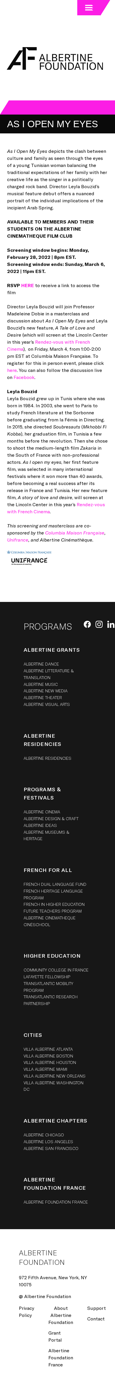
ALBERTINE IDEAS (40, 825)
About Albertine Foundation (60, 1315)
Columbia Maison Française (74, 532)
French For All (48, 870)
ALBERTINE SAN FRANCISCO (51, 1148)
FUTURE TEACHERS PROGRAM (53, 910)
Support (96, 1308)
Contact (96, 1318)
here (12, 370)
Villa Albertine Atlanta (48, 1049)
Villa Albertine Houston (50, 1062)
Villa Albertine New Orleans (55, 1075)
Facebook (24, 377)
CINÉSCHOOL (37, 924)
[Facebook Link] (87, 624)
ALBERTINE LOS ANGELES (48, 1141)
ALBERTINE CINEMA (42, 811)
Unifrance (17, 539)
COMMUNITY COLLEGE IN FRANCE (56, 969)
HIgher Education (52, 955)
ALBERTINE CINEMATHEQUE (49, 917)
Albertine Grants (52, 649)
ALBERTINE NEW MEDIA (46, 690)
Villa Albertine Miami (45, 1069)
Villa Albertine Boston (48, 1055)
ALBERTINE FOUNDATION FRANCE (56, 1201)
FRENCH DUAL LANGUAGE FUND (55, 884)
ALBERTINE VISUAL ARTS (47, 704)
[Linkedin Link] (110, 624)
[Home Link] (54, 58)
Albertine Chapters (55, 1120)
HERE (27, 285)
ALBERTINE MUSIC (41, 684)
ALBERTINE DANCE (41, 663)
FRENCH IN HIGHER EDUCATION (54, 904)
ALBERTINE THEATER (43, 697)
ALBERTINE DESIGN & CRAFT (51, 818)
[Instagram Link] (99, 624)
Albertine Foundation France (60, 1357)
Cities (33, 1035)
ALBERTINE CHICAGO (44, 1134)
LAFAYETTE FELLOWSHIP (47, 976)
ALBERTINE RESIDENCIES (47, 758)
